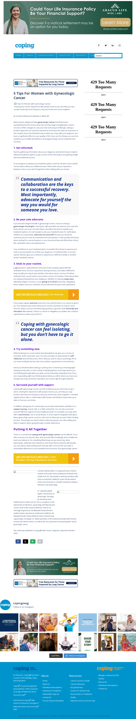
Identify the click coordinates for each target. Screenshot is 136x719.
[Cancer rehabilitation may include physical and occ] (68, 622)
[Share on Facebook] (18, 541)
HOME (18, 55)
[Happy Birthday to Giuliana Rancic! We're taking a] (107, 642)
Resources (102, 682)
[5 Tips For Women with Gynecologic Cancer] (46, 103)
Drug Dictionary (77, 687)
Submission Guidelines (52, 691)
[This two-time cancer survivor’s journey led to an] (127, 642)
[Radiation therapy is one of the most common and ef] (87, 622)
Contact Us (47, 697)
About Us (46, 684)
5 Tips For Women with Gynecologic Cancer (44, 95)
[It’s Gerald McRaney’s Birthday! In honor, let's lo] (48, 642)
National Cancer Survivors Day (83, 700)
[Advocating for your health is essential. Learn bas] (127, 622)
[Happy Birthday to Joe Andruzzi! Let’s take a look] (29, 622)
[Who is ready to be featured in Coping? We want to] (87, 642)
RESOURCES (81, 55)
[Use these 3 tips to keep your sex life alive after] (48, 622)
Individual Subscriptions (52, 687)
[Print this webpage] (40, 541)
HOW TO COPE (65, 55)
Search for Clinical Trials (80, 691)
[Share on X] (25, 541)
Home (45, 681)
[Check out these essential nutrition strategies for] (9, 642)
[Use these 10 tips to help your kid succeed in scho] (29, 642)
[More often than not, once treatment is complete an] (68, 642)
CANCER (30, 55)
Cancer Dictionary (78, 684)
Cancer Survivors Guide (80, 681)
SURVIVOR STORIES (46, 55)
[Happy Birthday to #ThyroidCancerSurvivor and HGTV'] (107, 622)
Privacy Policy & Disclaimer (53, 700)
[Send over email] (32, 541)
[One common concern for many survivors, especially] (9, 622)
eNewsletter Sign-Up (51, 694)
